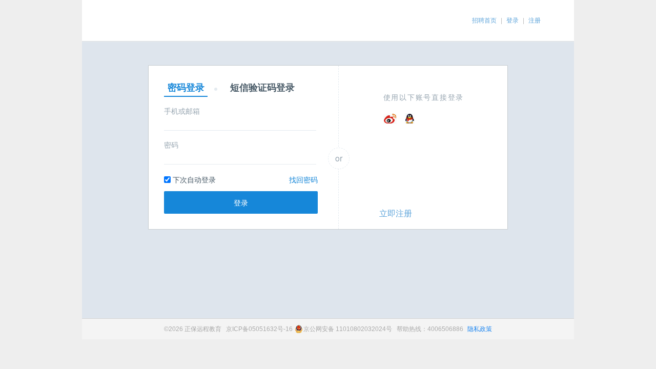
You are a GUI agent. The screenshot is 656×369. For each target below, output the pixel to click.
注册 (534, 20)
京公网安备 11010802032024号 (347, 329)
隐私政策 (479, 329)
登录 (512, 20)
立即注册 (395, 213)
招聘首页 (484, 20)
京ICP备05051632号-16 (259, 329)
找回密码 (303, 179)
